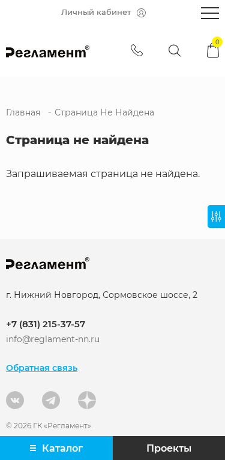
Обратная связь (41, 367)
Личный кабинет (96, 12)
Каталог (62, 448)
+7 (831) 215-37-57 (45, 324)
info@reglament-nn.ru (53, 339)
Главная (23, 112)
